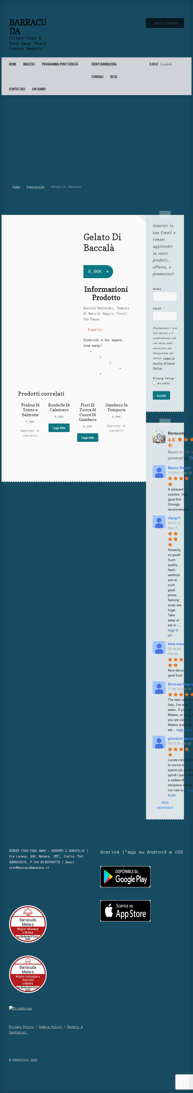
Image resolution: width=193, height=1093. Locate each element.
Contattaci (17, 88)
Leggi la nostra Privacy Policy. (164, 363)
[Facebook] (98, 353)
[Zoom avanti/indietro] (48, 1076)
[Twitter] (108, 359)
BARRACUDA (27, 26)
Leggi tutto (59, 428)
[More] (108, 375)
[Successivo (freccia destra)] (25, 1082)
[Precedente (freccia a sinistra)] (14, 1082)
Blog (113, 76)
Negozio (29, 64)
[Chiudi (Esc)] (14, 1076)
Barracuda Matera (27, 922)
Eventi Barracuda (104, 64)
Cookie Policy (50, 1026)
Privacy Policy (164, 378)
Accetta (163, 383)
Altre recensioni (165, 805)
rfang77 (174, 517)
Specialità (35, 186)
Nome (157, 289)
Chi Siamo (39, 88)
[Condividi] (25, 1076)
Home (12, 64)
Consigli (97, 76)
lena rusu (176, 643)
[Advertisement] (96, 142)
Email (158, 308)
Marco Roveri (179, 467)
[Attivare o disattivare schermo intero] (37, 1076)
